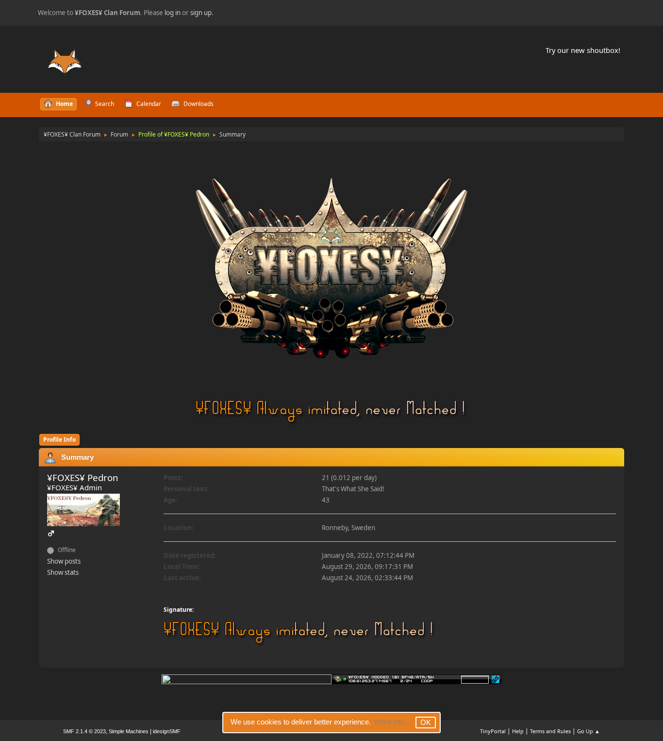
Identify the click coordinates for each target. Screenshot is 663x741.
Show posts (64, 561)
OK (425, 722)
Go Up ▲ (588, 731)
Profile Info (59, 439)
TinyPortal (493, 731)
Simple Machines (129, 731)
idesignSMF (167, 731)
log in (173, 12)
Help (518, 731)
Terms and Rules (550, 731)
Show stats (63, 572)
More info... (392, 722)
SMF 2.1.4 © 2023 (84, 731)
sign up (201, 12)
